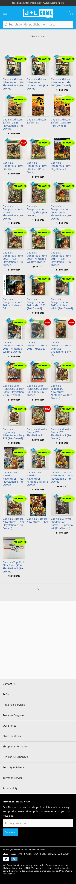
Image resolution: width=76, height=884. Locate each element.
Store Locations (12, 736)
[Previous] (38, 588)
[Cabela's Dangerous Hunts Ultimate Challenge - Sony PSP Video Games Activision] (62, 328)
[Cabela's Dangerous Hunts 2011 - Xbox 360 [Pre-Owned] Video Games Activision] (38, 285)
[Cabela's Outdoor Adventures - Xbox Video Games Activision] (38, 505)
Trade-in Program (13, 715)
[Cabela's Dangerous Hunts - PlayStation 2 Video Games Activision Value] (62, 149)
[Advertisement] (38, 639)
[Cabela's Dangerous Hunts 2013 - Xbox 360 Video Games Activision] (38, 328)
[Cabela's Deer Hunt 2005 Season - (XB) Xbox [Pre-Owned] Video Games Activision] (38, 372)
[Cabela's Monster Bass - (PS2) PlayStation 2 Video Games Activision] (38, 415)
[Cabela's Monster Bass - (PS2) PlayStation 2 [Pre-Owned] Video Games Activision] (62, 415)
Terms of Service (12, 777)
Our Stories (9, 725)
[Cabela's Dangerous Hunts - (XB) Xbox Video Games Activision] (14, 149)
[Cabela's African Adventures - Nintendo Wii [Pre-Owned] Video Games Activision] (38, 65)
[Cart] (69, 13)
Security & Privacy (13, 767)
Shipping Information (15, 746)
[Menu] (6, 13)
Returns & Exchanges (15, 757)
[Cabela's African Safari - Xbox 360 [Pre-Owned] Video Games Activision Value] (62, 105)
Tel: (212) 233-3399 (57, 853)
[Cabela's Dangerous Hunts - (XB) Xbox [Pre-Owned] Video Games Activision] (38, 149)
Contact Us (9, 684)
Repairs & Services (14, 704)
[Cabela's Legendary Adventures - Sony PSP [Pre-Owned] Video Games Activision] (14, 415)
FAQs (6, 694)
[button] (62, 72)
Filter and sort (37, 36)
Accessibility (10, 788)
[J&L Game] (38, 13)
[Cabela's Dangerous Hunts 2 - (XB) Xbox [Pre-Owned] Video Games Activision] (38, 192)
